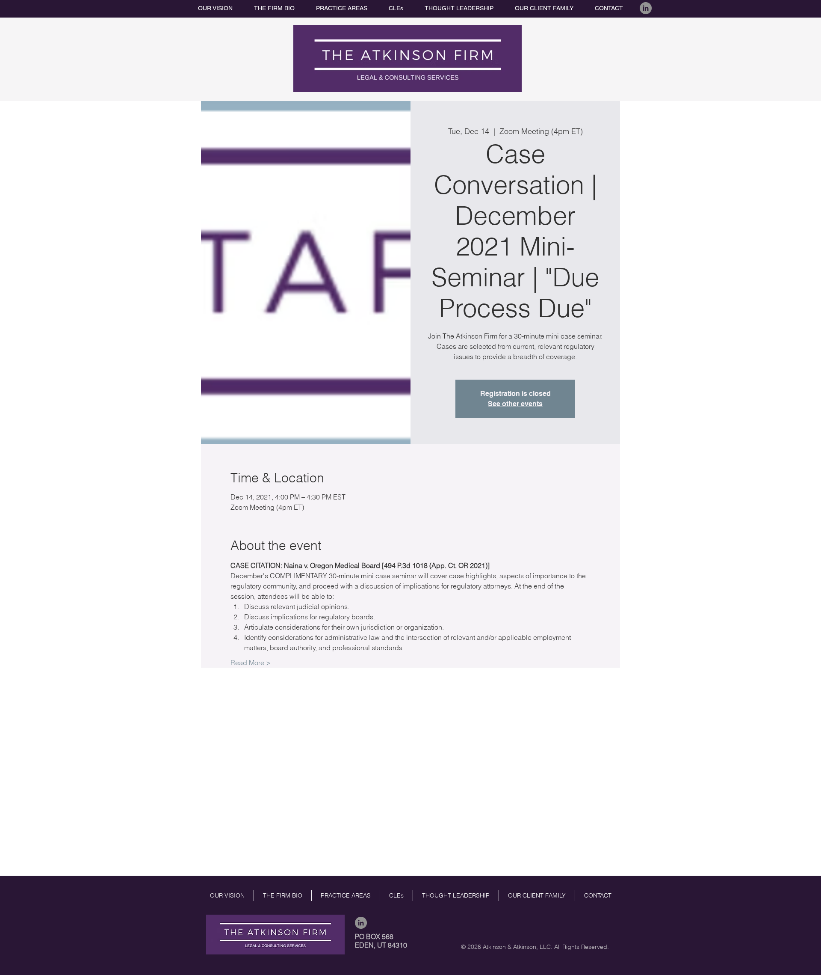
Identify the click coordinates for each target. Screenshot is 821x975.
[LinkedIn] (646, 8)
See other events (515, 404)
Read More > (250, 662)
